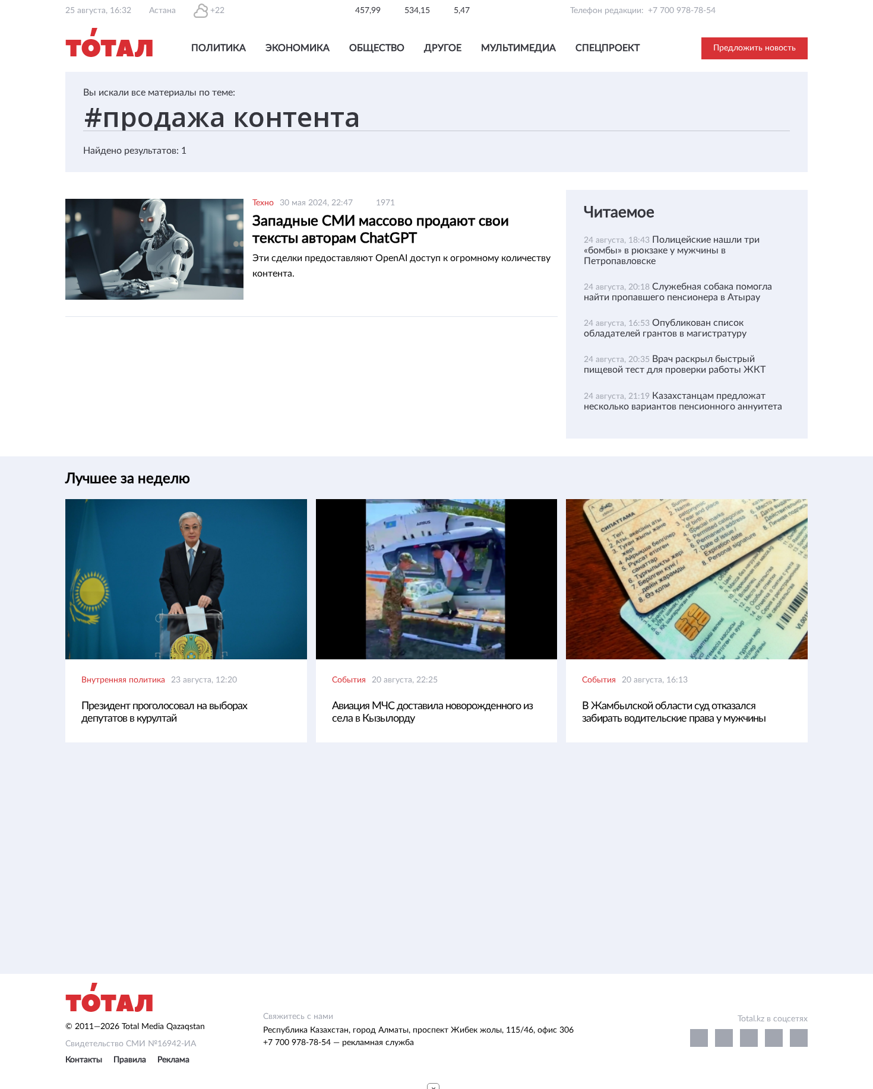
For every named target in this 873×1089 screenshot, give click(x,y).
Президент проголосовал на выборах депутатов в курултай (164, 712)
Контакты (83, 1060)
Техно (263, 203)
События (349, 680)
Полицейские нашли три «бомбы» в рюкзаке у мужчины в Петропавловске (672, 250)
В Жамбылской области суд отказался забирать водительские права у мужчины (674, 712)
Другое (442, 48)
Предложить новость (754, 48)
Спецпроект (607, 48)
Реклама (173, 1060)
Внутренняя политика (123, 680)
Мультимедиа (518, 48)
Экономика (297, 48)
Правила (129, 1060)
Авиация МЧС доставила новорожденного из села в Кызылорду (432, 712)
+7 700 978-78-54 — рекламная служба (338, 1043)
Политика (218, 48)
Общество (376, 48)
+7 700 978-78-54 (682, 11)
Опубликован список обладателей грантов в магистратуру (665, 328)
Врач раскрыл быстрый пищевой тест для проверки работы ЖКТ (675, 364)
